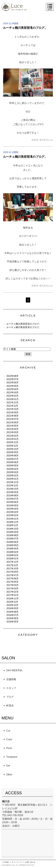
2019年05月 (12, 505)
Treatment (11, 757)
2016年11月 (12, 601)
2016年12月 (12, 598)
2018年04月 (12, 548)
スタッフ (11, 688)
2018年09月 (12, 532)
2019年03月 (12, 512)
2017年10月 (12, 568)
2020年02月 (12, 475)
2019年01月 (12, 518)
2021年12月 (12, 402)
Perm (9, 748)
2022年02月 (12, 395)
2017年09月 (12, 571)
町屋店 (10, 705)
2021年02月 (12, 435)
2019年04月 (12, 508)
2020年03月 (12, 472)
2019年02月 (12, 515)
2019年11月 (12, 485)
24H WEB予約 (14, 670)
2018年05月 (12, 545)
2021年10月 (12, 409)
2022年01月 (12, 399)
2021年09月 (12, 412)
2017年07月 (12, 575)
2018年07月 (12, 538)
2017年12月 (12, 561)
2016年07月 (12, 615)
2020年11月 (12, 445)
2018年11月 (12, 525)
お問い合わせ (30, 862)
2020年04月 (12, 469)
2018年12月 (12, 522)
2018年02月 (12, 555)
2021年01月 (12, 439)
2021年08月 (12, 415)
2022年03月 (12, 392)
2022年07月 (12, 379)
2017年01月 (12, 595)
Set (8, 765)
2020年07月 (12, 459)
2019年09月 (12, 492)
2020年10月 (12, 449)
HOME (6, 862)
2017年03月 (12, 588)
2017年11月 (12, 565)
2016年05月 (12, 621)
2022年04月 (12, 389)
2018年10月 (12, 528)
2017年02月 (12, 591)
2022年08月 (12, 376)
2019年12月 (12, 482)
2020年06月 (12, 462)
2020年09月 (12, 452)
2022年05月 (12, 386)
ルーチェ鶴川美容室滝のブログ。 (25, 27)
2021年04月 (12, 429)
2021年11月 (12, 405)
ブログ (10, 696)
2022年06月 (12, 382)
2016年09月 (12, 608)
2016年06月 (12, 618)
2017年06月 (12, 578)
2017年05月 (12, 581)
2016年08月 (12, 611)
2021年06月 (12, 422)
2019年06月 (12, 502)
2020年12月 (12, 442)
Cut (8, 730)
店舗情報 (11, 679)
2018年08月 (12, 535)
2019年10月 (12, 488)
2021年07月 (12, 419)
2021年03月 (12, 432)
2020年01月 (12, 478)
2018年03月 (12, 552)
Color (9, 739)
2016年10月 (12, 605)
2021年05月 (12, 425)
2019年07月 (12, 498)
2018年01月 (12, 558)
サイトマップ (17, 862)
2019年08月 (12, 495)
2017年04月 (12, 585)
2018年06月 (12, 542)
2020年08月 (12, 455)
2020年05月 (12, 465)
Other (9, 774)
